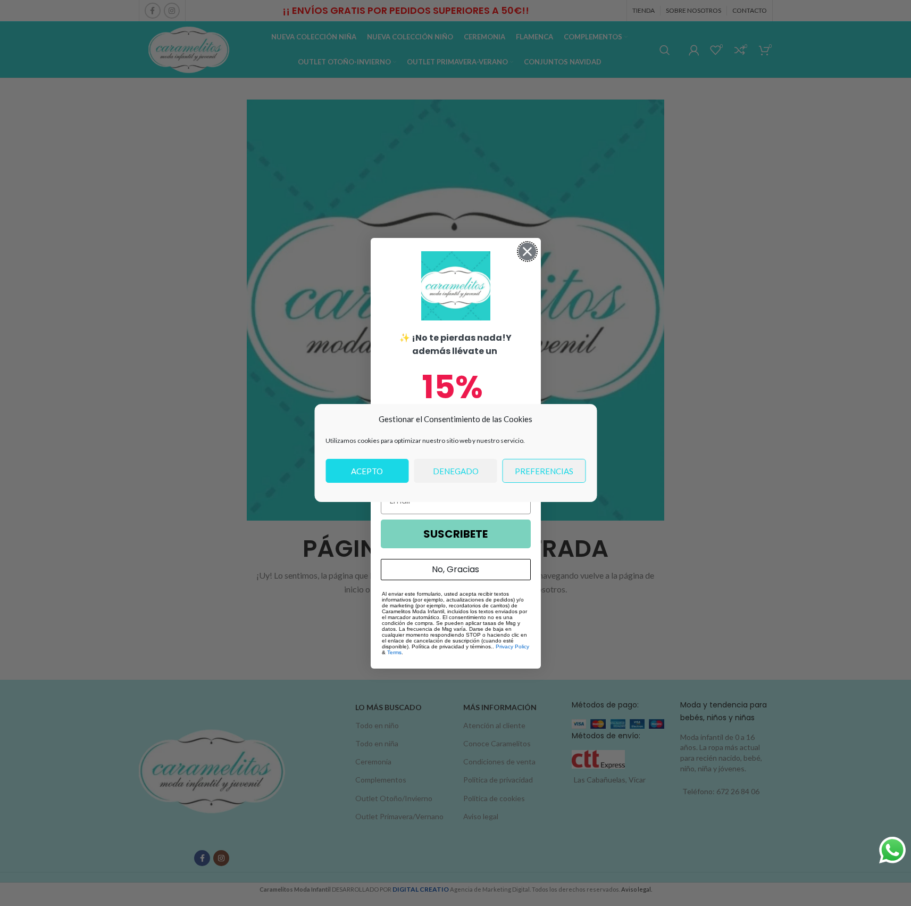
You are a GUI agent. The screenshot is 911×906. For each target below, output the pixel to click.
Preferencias (544, 471)
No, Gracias (455, 569)
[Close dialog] (527, 251)
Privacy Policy (512, 646)
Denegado (456, 471)
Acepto (367, 471)
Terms (394, 652)
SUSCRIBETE (455, 533)
